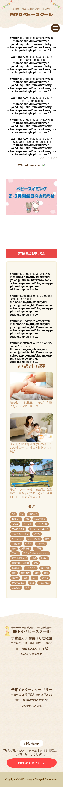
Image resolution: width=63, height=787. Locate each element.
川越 (34, 558)
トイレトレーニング (39, 529)
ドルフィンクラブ (20, 534)
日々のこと (30, 568)
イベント (27, 524)
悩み (36, 563)
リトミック (17, 538)
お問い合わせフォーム (32, 762)
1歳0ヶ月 (33, 514)
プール (37, 534)
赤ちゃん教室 (18, 583)
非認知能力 (44, 583)
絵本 (46, 573)
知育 (37, 573)
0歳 (13, 514)
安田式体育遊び (19, 558)
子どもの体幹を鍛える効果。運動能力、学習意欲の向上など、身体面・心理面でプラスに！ (31, 493)
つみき (15, 524)
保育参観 (16, 543)
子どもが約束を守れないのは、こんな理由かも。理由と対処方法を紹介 (31, 448)
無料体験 (25, 573)
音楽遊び (16, 587)
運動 (32, 583)
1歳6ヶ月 (16, 519)
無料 (14, 573)
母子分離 (45, 568)
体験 (47, 538)
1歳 (22, 514)
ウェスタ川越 (18, 529)
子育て (15, 553)
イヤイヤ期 (42, 524)
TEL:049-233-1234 (30, 700)
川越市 (44, 558)
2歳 (27, 519)
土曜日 (38, 548)
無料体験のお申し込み (32, 253)
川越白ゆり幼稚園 (20, 563)
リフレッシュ (33, 538)
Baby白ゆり (39, 519)
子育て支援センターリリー (35, 553)
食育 (27, 587)
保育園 (28, 543)
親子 (35, 578)
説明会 (45, 578)
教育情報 (16, 568)
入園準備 (25, 548)
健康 (14, 548)
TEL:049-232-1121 (29, 649)
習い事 (15, 578)
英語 (25, 578)
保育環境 (41, 543)
